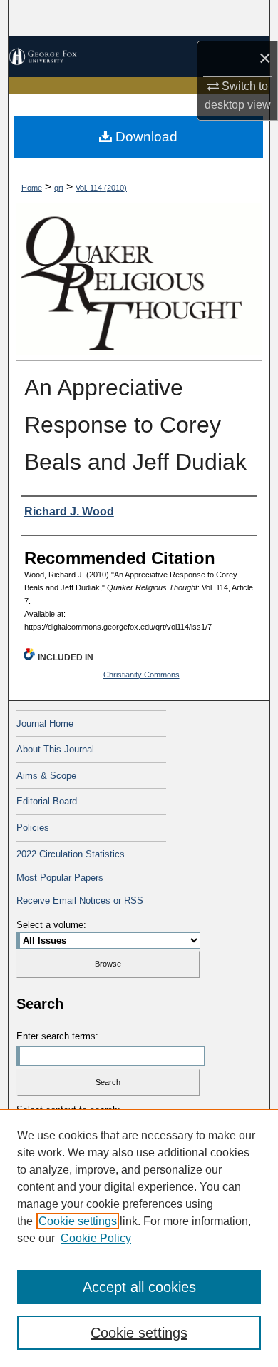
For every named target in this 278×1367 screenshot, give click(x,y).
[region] (139, 1238)
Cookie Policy (96, 1238)
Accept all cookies (139, 1287)
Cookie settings (77, 1221)
